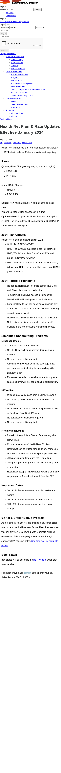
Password (4, 27)
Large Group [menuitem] (17, 62)
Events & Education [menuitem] (14, 98)
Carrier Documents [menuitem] (19, 74)
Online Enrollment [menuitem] (19, 92)
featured (17, 142)
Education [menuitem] (15, 107)
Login (2, 24)
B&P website (39, 560)
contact (27, 573)
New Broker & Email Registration (14, 21)
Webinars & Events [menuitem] (19, 104)
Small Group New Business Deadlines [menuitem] (28, 89)
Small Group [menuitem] (17, 59)
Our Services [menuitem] (17, 113)
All (1, 142)
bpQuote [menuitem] (15, 77)
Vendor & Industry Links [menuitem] (22, 95)
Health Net (27, 142)
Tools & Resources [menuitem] (14, 71)
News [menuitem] (13, 101)
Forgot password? (8, 53)
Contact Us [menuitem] (16, 116)
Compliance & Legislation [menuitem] (22, 83)
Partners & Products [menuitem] (15, 56)
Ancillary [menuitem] (15, 65)
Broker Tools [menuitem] (17, 80)
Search (37, 10)
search (3, 10)
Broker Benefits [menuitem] (18, 68)
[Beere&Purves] (20, 4)
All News (7, 142)
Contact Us (11, 15)
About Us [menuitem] (10, 110)
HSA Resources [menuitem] (18, 86)
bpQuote (9, 13)
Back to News (6, 119)
